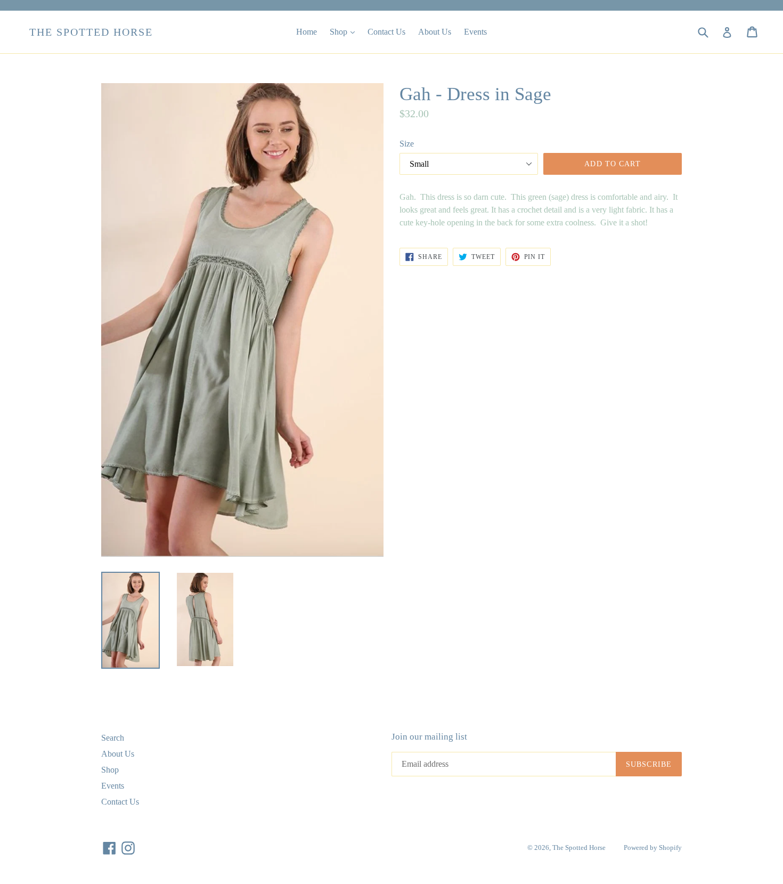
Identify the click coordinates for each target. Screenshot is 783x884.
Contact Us (386, 31)
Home (306, 31)
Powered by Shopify (653, 847)
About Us (434, 31)
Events (475, 31)
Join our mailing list (429, 737)
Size (406, 143)
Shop (345, 31)
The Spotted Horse (91, 32)
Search (112, 737)
